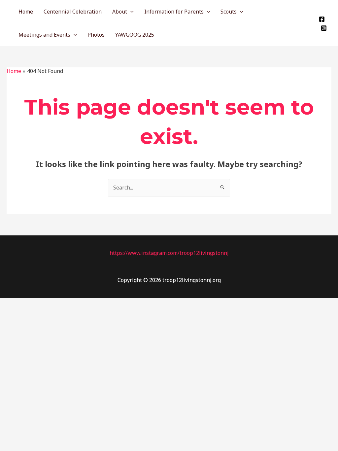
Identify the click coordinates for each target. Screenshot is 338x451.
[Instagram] (324, 28)
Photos (96, 34)
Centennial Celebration (73, 11)
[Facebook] (322, 19)
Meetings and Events (44, 34)
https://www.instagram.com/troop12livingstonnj (169, 253)
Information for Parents (174, 11)
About (119, 11)
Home (25, 11)
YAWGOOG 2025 (134, 34)
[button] (130, 11)
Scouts (228, 11)
